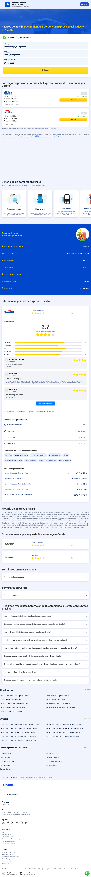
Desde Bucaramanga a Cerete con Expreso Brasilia (17, 732)
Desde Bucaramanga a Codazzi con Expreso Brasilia (18, 740)
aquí (53, 411)
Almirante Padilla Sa (52, 757)
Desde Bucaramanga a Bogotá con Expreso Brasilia (63, 724)
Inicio (5, 777)
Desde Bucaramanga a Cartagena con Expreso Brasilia (64, 728)
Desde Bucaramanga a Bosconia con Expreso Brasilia (18, 728)
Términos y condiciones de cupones (12, 839)
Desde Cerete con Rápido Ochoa (11, 699)
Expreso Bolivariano (7, 761)
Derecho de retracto (7, 854)
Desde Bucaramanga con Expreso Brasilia (14, 696)
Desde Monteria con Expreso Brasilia (58, 703)
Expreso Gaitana (51, 765)
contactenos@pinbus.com (58, 137)
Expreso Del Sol (5, 765)
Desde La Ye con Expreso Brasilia (11, 711)
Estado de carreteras (8, 837)
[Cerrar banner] (3, 4)
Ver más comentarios (45, 403)
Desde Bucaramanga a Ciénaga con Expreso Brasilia (63, 736)
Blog (3, 832)
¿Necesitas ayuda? (12, 794)
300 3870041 (34, 137)
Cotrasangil (49, 753)
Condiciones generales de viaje (11, 856)
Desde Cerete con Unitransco (55, 699)
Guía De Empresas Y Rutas (16, 777)
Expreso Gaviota (5, 769)
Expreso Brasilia (33, 411)
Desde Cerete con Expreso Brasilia (57, 696)
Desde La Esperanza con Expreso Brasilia (14, 703)
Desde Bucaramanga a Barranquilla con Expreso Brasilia (19, 724)
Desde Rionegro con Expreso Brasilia (12, 707)
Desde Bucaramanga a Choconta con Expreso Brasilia (18, 736)
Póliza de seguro (7, 859)
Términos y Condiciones (9, 852)
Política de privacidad (8, 843)
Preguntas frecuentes (8, 841)
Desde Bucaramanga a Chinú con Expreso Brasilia (63, 732)
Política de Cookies (7, 861)
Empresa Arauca (5, 757)
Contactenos (5, 863)
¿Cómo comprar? (7, 834)
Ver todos (87, 690)
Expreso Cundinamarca (54, 761)
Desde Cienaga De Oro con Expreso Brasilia (60, 707)
